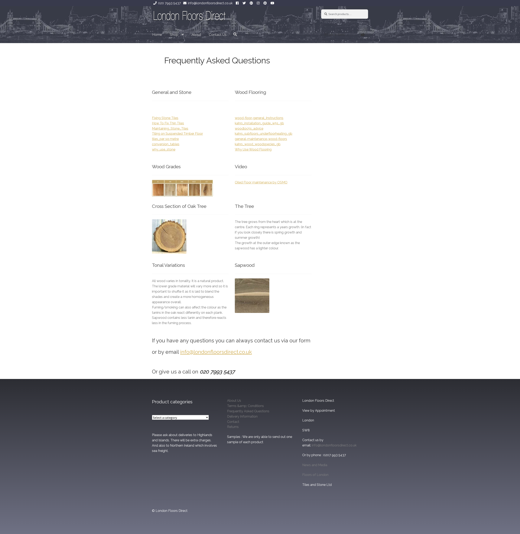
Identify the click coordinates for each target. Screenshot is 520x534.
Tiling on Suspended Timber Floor (177, 134)
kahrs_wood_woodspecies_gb (258, 144)
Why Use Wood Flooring (253, 149)
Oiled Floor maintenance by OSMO (261, 182)
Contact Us (217, 35)
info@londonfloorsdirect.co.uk (210, 3)
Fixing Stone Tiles (165, 118)
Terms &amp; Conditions (245, 406)
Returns (233, 427)
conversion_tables (165, 144)
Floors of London (315, 475)
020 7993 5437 (169, 3)
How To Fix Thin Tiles (168, 123)
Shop (174, 35)
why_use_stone (163, 149)
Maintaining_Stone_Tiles (170, 128)
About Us (234, 401)
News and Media (314, 465)
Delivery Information (242, 416)
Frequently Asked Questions (248, 411)
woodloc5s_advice (249, 128)
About (196, 35)
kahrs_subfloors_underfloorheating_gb (263, 134)
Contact (233, 422)
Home (157, 35)
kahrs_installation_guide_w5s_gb (259, 123)
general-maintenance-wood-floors (261, 139)
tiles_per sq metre (165, 139)
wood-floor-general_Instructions (259, 118)
